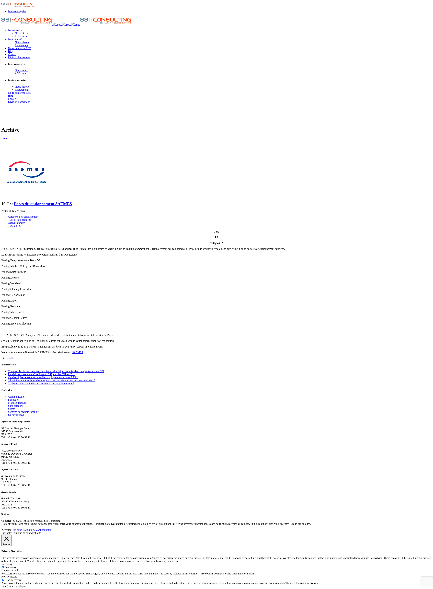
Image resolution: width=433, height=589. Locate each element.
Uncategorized (16, 414)
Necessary (10, 567)
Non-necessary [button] (9, 576)
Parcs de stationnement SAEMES (43, 204)
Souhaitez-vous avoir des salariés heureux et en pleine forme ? (41, 383)
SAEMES (77, 352)
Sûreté (11, 408)
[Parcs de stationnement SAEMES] (26, 196)
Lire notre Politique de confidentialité (31, 529)
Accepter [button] (6, 529)
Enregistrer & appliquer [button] (13, 586)
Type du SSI (14, 225)
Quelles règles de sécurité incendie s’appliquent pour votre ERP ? (43, 377)
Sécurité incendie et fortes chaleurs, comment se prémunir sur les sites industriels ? (51, 380)
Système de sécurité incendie (23, 411)
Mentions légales (17, 11)
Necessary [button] (6, 564)
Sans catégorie (16, 405)
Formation (13, 399)
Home (4, 138)
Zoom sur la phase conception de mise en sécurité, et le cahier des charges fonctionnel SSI (56, 371)
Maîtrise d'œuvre (17, 402)
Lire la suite (7, 358)
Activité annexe (16, 222)
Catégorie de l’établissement (23, 216)
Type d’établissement (19, 219)
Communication (16, 396)
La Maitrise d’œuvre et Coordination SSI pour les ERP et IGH (41, 374)
